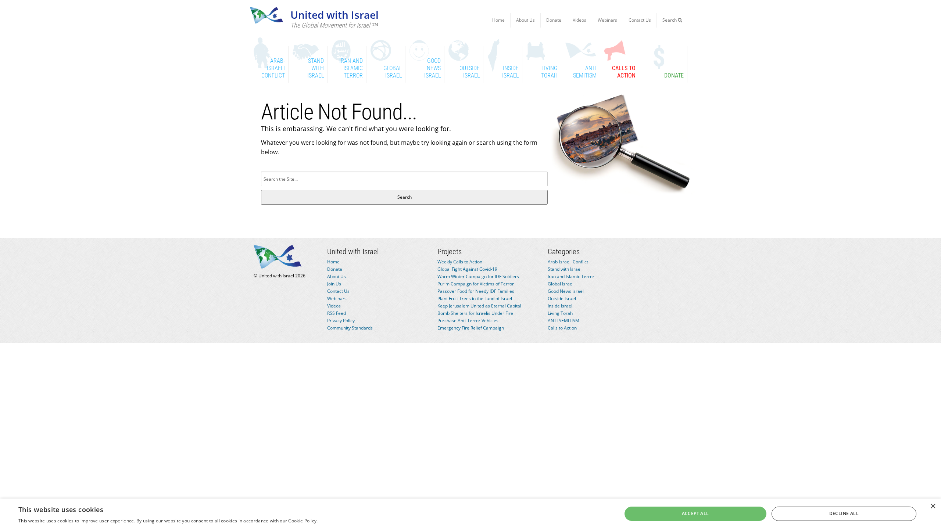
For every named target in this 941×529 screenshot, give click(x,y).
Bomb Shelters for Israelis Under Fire (475, 313)
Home (498, 20)
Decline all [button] (844, 513)
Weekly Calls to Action (459, 262)
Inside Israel (560, 306)
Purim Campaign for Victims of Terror (475, 284)
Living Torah (560, 313)
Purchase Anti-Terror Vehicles (467, 320)
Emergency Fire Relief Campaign (470, 328)
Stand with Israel (565, 269)
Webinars (607, 20)
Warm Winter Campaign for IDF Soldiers (478, 276)
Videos (579, 20)
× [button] (932, 506)
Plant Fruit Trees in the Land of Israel (474, 298)
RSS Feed (336, 313)
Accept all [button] (695, 513)
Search (670, 20)
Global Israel (560, 284)
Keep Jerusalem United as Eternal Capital (479, 306)
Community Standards (350, 328)
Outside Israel (562, 298)
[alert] (470, 514)
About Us (525, 20)
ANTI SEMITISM (563, 320)
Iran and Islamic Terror (571, 276)
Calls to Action (562, 328)
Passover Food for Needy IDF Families (475, 291)
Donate (553, 20)
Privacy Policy (341, 320)
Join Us (334, 284)
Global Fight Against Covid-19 (467, 269)
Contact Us (640, 20)
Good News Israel (566, 291)
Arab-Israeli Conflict (568, 262)
